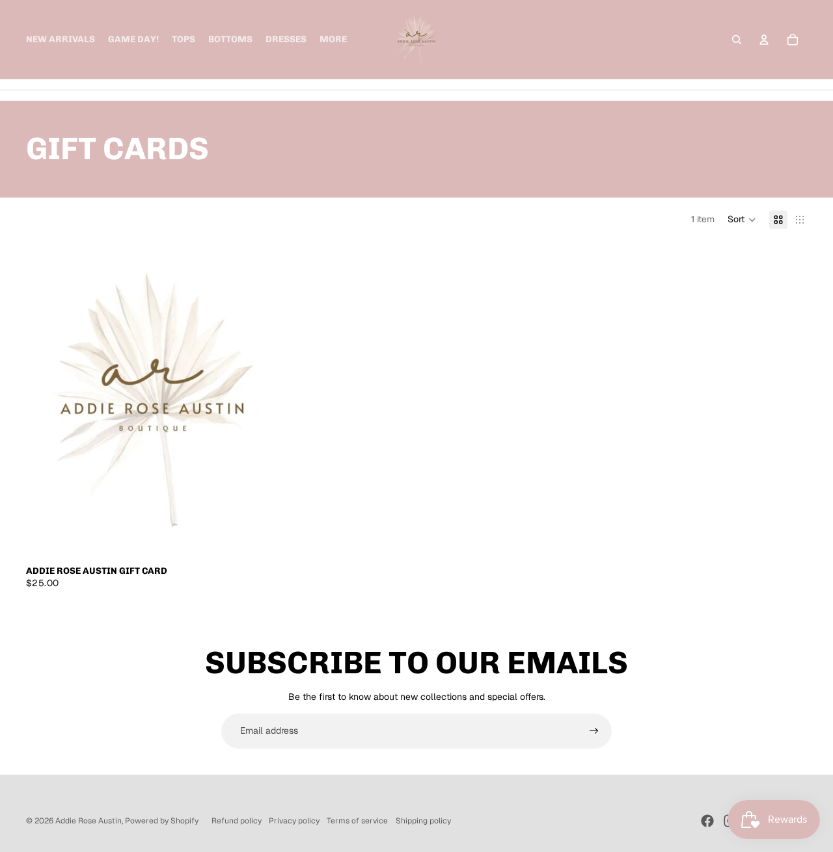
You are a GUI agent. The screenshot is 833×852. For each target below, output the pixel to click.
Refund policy (237, 821)
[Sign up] (594, 731)
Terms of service (357, 821)
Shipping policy (423, 821)
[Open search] (736, 39)
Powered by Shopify (161, 821)
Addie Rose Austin (88, 821)
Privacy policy (294, 821)
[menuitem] (333, 39)
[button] (742, 219)
